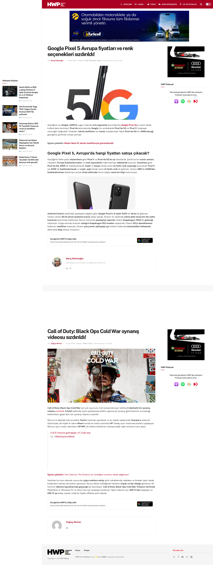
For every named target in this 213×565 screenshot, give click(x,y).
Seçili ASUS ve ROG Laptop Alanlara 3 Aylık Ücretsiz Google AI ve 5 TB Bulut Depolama (28, 92)
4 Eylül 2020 (71, 60)
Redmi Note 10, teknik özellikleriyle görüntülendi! (89, 143)
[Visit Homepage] (56, 4)
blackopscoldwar (65, 436)
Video (153, 4)
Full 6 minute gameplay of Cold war (70, 432)
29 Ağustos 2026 (26, 165)
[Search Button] (201, 4)
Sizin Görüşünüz (169, 4)
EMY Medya (65, 558)
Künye (77, 550)
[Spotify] (183, 101)
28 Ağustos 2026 (26, 134)
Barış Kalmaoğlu (57, 60)
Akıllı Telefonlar (90, 60)
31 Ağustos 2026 (26, 117)
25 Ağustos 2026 (26, 101)
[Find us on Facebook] (178, 557)
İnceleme (128, 4)
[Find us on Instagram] (187, 557)
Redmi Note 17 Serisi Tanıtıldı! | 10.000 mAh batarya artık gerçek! (29, 159)
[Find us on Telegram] (191, 557)
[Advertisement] (20, 39)
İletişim (87, 550)
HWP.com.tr (79, 557)
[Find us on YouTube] (182, 557)
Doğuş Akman (56, 343)
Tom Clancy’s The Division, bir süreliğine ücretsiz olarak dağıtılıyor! (88, 474)
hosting (86, 557)
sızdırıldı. (60, 411)
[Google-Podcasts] (189, 101)
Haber (140, 4)
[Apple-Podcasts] (176, 101)
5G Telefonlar (190, 4)
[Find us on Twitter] (174, 556)
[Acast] (195, 101)
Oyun (90, 343)
